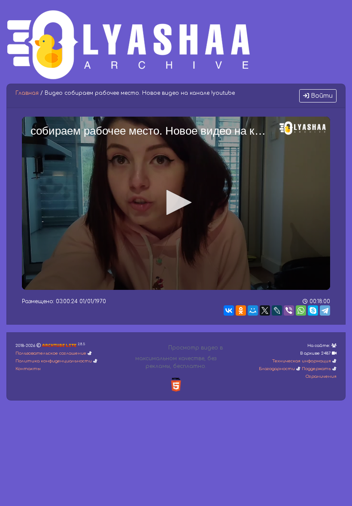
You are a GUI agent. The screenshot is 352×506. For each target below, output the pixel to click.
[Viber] (289, 310)
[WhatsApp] (301, 310)
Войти (321, 96)
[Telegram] (325, 310)
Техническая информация (301, 361)
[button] (176, 202)
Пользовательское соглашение (50, 353)
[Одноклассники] (241, 310)
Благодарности (277, 369)
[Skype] (313, 310)
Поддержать (316, 369)
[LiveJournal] (277, 310)
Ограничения (321, 376)
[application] (176, 203)
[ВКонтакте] (229, 310)
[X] (265, 310)
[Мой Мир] (253, 310)
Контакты (28, 369)
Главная (27, 93)
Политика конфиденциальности (53, 361)
